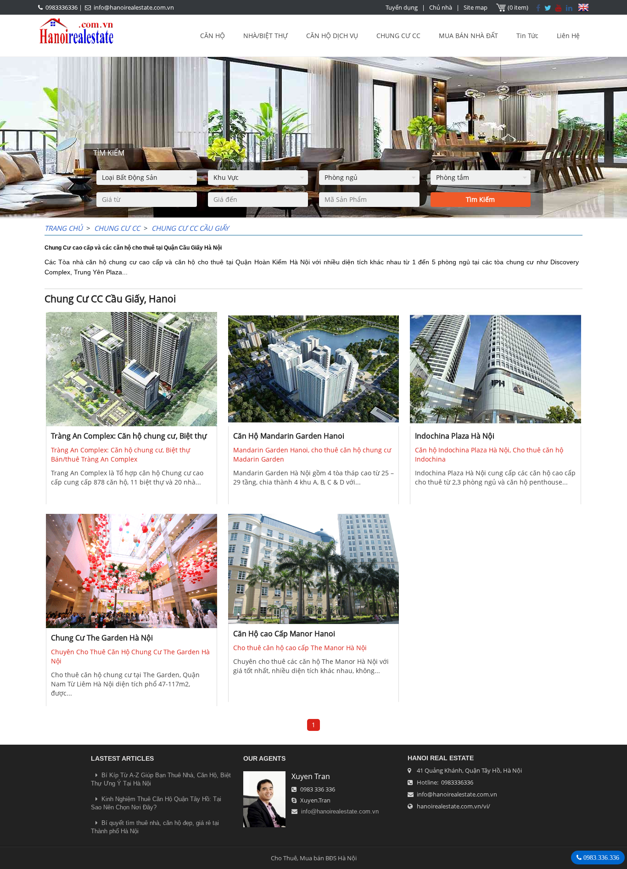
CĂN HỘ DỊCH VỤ (332, 35)
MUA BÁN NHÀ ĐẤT (468, 35)
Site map (475, 7)
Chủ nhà (440, 7)
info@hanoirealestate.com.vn (134, 7)
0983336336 (61, 7)
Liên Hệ (568, 35)
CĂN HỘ (212, 35)
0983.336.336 (600, 857)
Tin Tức (527, 35)
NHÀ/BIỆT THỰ (265, 35)
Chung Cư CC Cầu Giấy (190, 228)
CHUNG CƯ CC (398, 35)
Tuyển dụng (402, 7)
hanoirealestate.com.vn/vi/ (453, 806)
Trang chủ (64, 228)
